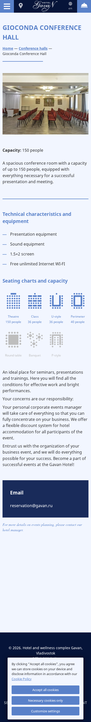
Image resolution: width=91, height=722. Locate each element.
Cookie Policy (22, 679)
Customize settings (45, 711)
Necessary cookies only (45, 700)
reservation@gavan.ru (31, 505)
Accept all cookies (45, 689)
